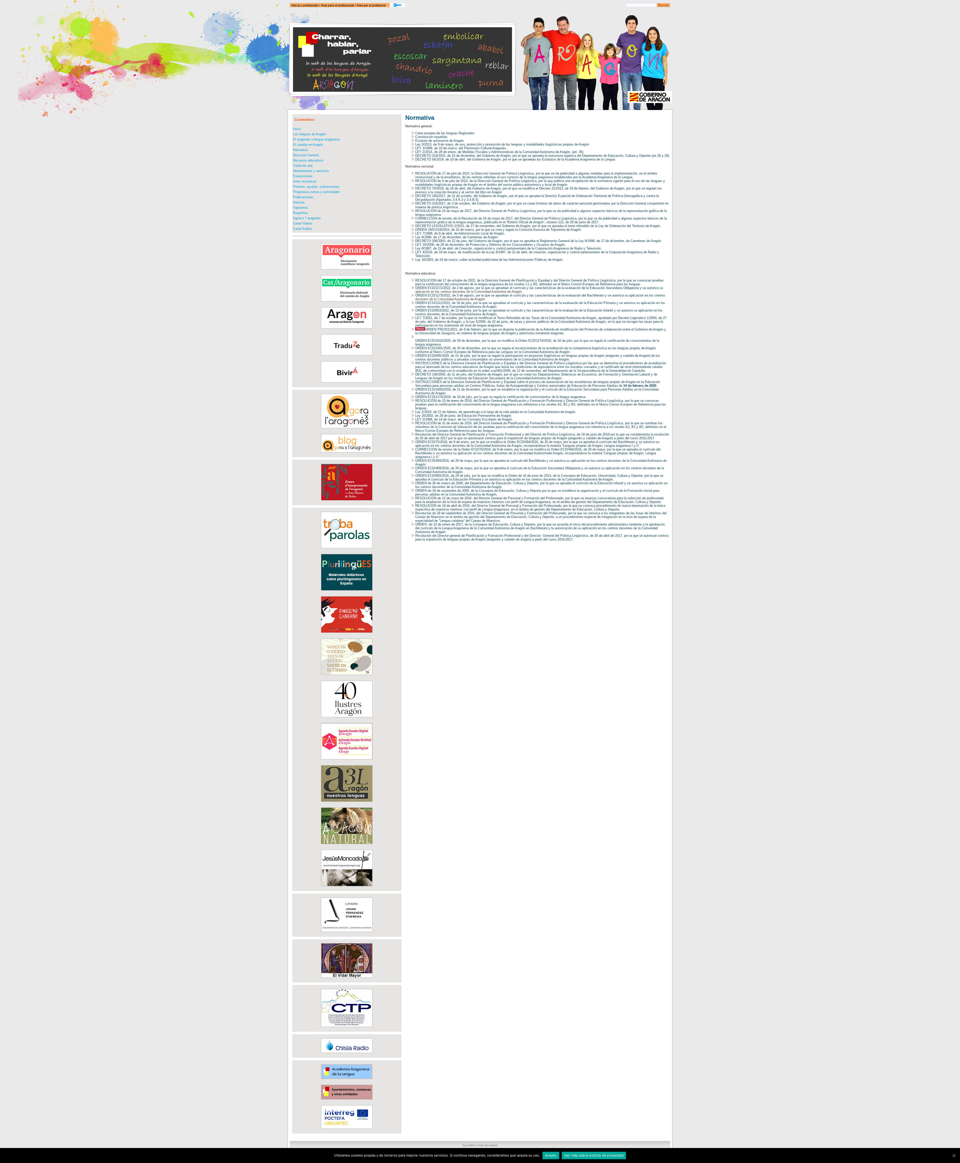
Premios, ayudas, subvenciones (316, 186)
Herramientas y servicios (311, 171)
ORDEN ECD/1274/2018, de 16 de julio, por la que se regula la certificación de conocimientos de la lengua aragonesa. (500, 397)
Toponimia (300, 208)
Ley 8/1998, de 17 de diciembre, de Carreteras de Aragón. (457, 237)
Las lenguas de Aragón (309, 134)
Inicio (297, 129)
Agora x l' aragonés (307, 218)
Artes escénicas (304, 181)
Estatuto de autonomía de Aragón (439, 140)
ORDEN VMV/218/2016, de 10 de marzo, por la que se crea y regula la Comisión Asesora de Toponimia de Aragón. (498, 230)
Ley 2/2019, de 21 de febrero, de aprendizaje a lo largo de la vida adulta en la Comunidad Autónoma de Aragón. (495, 412)
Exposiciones (302, 176)
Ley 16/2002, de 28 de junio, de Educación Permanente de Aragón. (463, 416)
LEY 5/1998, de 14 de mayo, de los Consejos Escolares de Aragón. (464, 419)
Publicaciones (303, 197)
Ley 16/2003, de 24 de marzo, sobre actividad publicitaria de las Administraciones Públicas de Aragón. (489, 260)
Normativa (300, 150)
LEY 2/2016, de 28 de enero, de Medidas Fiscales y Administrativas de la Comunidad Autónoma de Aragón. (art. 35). (499, 152)
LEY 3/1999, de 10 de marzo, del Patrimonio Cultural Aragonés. (461, 148)
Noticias (299, 202)
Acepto (551, 1155)
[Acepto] (953, 1155)
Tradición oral (302, 166)
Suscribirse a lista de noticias (480, 1145)
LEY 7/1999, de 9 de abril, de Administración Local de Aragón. (460, 233)
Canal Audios (302, 228)
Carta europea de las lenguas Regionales (444, 133)
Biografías (300, 213)
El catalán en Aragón (308, 144)
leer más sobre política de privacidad (594, 1155)
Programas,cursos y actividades (316, 192)
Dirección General (306, 155)
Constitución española (431, 137)
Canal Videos (302, 223)
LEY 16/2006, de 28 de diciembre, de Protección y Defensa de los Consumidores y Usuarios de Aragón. (490, 244)
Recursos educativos (308, 160)
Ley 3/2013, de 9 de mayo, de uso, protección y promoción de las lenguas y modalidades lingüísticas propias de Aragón (502, 144)
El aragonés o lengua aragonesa (316, 139)
